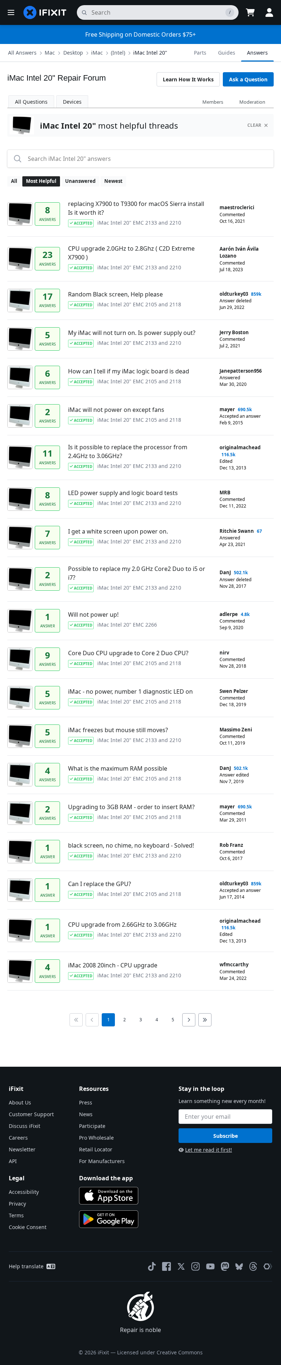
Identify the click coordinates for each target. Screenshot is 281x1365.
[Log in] (269, 12)
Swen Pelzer (234, 691)
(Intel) (118, 52)
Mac (50, 52)
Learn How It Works (188, 79)
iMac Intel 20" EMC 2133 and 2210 (139, 222)
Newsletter (22, 1149)
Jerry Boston (234, 332)
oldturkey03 (234, 294)
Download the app (106, 1178)
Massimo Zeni (236, 729)
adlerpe (229, 614)
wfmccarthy (234, 964)
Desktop (73, 52)
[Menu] (11, 12)
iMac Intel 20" (150, 52)
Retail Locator (95, 1149)
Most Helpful (41, 181)
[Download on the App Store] (108, 1195)
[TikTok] (151, 1266)
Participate (92, 1125)
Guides (226, 52)
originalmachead (240, 447)
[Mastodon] (225, 1266)
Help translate (26, 1266)
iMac (97, 52)
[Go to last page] (204, 1019)
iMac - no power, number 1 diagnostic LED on (130, 691)
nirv (224, 652)
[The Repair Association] (267, 1266)
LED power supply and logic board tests (123, 493)
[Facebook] (166, 1266)
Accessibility (24, 1191)
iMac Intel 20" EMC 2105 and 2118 (139, 304)
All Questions (31, 101)
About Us (20, 1102)
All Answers (22, 52)
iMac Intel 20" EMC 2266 (127, 624)
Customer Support (31, 1114)
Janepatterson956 (241, 371)
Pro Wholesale (96, 1137)
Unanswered (80, 181)
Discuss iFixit (24, 1125)
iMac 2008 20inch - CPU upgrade (112, 965)
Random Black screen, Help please (115, 294)
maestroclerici (237, 207)
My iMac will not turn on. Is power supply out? (131, 333)
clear (254, 125)
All (14, 181)
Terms (16, 1215)
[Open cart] (250, 12)
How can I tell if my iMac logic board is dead (128, 371)
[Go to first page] (76, 1019)
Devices (72, 101)
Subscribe (225, 1135)
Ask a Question (248, 79)
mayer (227, 409)
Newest (113, 181)
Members (212, 102)
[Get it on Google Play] (108, 1219)
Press (85, 1102)
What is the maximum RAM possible (117, 768)
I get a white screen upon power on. (118, 531)
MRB (225, 492)
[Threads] (253, 1266)
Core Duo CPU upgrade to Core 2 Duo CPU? (128, 653)
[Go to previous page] (92, 1019)
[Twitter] (181, 1266)
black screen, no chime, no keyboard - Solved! (131, 845)
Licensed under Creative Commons (160, 1352)
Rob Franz (231, 845)
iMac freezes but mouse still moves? (118, 730)
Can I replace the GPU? (99, 884)
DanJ (225, 572)
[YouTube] (210, 1266)
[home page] (45, 12)
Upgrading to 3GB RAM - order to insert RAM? (131, 807)
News (86, 1114)
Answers (257, 52)
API (13, 1161)
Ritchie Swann (237, 531)
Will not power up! (93, 614)
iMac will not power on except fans (116, 410)
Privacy (17, 1203)
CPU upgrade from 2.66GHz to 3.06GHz (122, 925)
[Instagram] (195, 1266)
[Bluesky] (239, 1266)
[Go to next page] (188, 1019)
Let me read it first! (208, 1149)
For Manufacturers (102, 1161)
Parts (200, 52)
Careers (18, 1137)
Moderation (252, 102)
